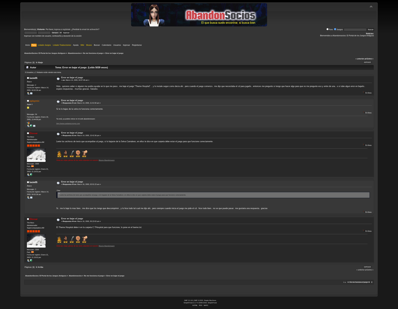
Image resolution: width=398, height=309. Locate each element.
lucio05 (33, 78)
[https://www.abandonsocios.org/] (31, 175)
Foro (331, 29)
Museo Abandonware (107, 160)
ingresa (57, 29)
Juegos (340, 29)
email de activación (90, 29)
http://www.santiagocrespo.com (68, 123)
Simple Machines (210, 300)
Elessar (34, 133)
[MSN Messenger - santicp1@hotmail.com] (28, 123)
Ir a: (344, 282)
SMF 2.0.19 (188, 300)
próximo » (369, 59)
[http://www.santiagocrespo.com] (31, 126)
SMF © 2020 (198, 300)
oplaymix (34, 101)
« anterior (360, 59)
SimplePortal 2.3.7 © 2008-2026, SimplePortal (200, 303)
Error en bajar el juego (72, 77)
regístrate (66, 29)
